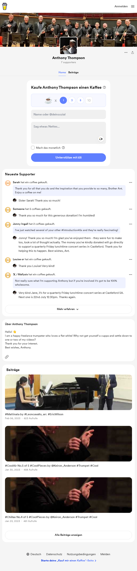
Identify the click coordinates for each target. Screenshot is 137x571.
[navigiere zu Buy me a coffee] (4, 6)
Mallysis (23, 274)
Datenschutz (54, 554)
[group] (68, 399)
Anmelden (121, 6)
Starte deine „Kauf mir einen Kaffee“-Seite (67, 560)
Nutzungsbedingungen (81, 554)
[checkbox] (45, 147)
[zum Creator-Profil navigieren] (68, 46)
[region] (68, 123)
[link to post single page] (68, 398)
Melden (105, 554)
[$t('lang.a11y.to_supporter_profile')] (14, 200)
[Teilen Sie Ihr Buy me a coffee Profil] (132, 52)
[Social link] (7, 357)
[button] (133, 6)
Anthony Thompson (68, 58)
